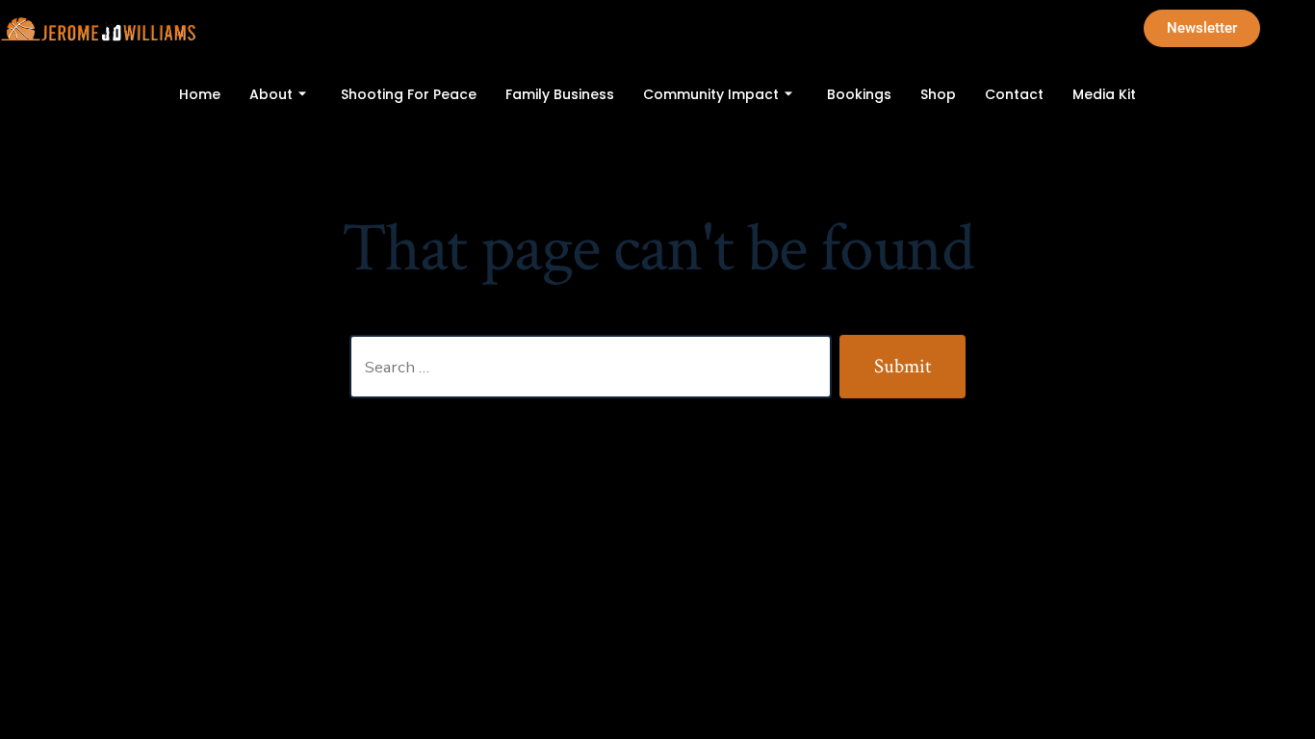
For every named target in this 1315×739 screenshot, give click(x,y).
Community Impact (711, 94)
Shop (938, 94)
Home (199, 94)
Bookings (859, 94)
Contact (1014, 94)
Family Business (559, 94)
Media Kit (1104, 94)
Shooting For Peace (409, 94)
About (271, 94)
